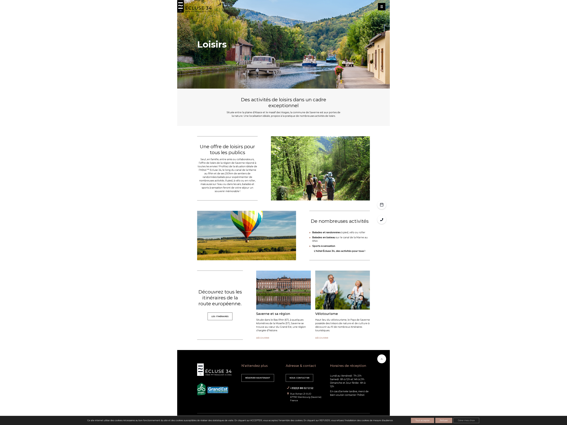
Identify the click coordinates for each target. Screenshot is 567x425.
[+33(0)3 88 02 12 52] (381, 219)
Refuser (444, 420)
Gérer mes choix (466, 420)
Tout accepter (422, 420)
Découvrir (262, 338)
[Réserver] (381, 204)
